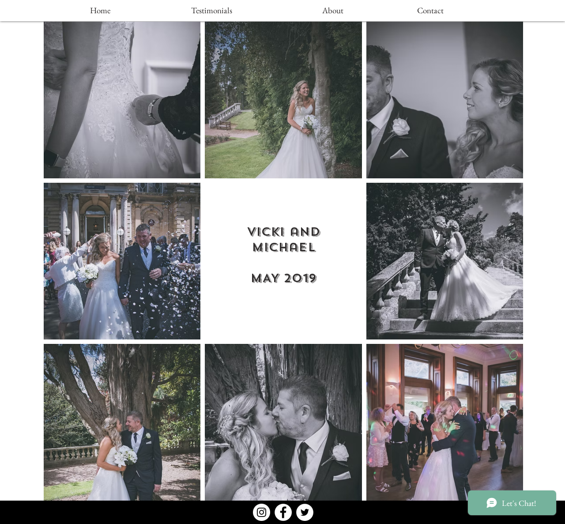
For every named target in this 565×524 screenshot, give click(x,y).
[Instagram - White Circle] (261, 512)
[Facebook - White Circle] (283, 512)
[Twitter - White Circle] (304, 512)
